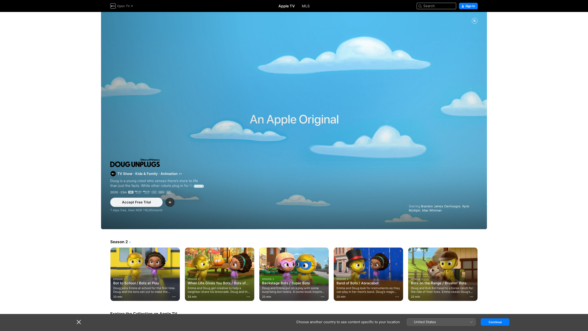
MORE (199, 186)
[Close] (79, 322)
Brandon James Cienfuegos (441, 206)
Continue (495, 322)
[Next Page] (482, 274)
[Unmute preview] (474, 21)
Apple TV (286, 6)
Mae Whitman (432, 210)
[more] (174, 297)
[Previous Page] (105, 274)
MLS (306, 6)
